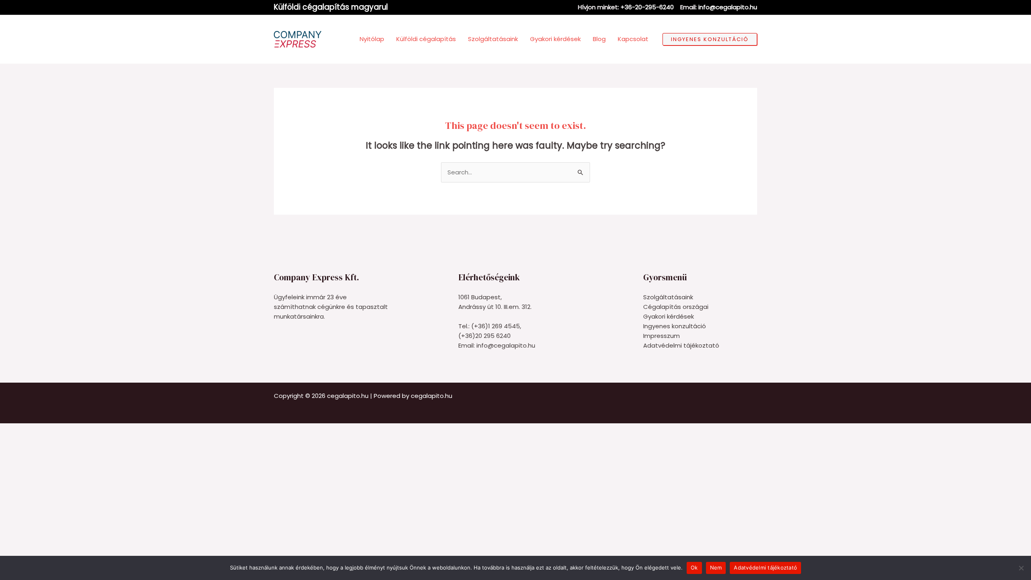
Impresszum (661, 335)
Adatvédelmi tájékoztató (681, 345)
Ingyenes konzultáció (674, 326)
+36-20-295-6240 (647, 7)
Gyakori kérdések (668, 316)
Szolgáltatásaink (668, 297)
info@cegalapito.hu (727, 7)
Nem (716, 567)
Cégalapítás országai (675, 306)
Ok (694, 567)
